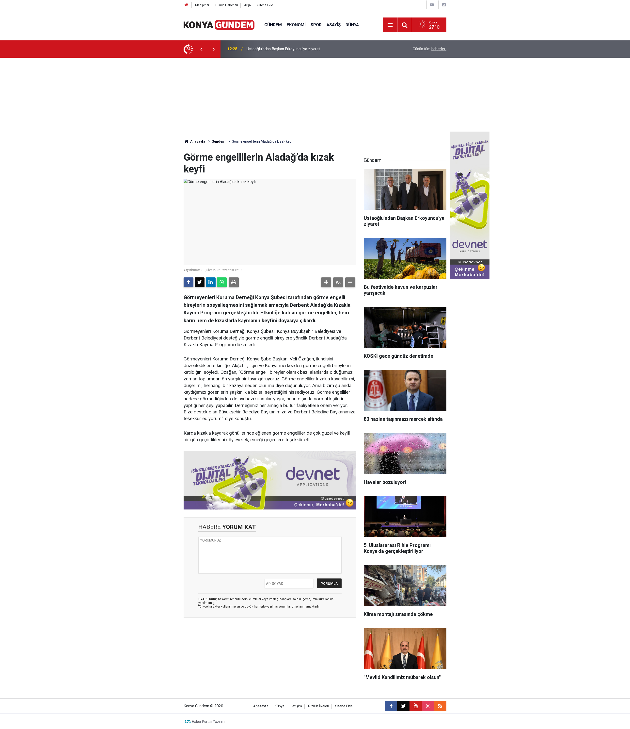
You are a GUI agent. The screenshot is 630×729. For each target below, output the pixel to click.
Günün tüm (429, 49)
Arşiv (247, 5)
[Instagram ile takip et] (428, 706)
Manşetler (202, 5)
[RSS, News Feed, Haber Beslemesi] (440, 706)
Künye (279, 706)
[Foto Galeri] (443, 4)
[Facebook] (188, 282)
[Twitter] (200, 282)
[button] (326, 282)
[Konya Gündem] (219, 24)
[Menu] (390, 25)
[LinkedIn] (211, 282)
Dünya (352, 24)
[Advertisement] (315, 94)
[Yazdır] (234, 282)
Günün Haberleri (226, 5)
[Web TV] (432, 4)
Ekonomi (296, 24)
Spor (316, 24)
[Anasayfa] (186, 5)
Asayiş (334, 24)
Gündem (273, 24)
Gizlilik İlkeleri (318, 706)
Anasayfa (197, 141)
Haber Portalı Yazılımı (208, 722)
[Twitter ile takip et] (403, 706)
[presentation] (201, 49)
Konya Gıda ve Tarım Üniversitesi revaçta (281, 49)
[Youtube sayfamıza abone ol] (416, 706)
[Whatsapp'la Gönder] (222, 282)
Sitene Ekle (265, 5)
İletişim (296, 706)
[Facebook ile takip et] (391, 706)
